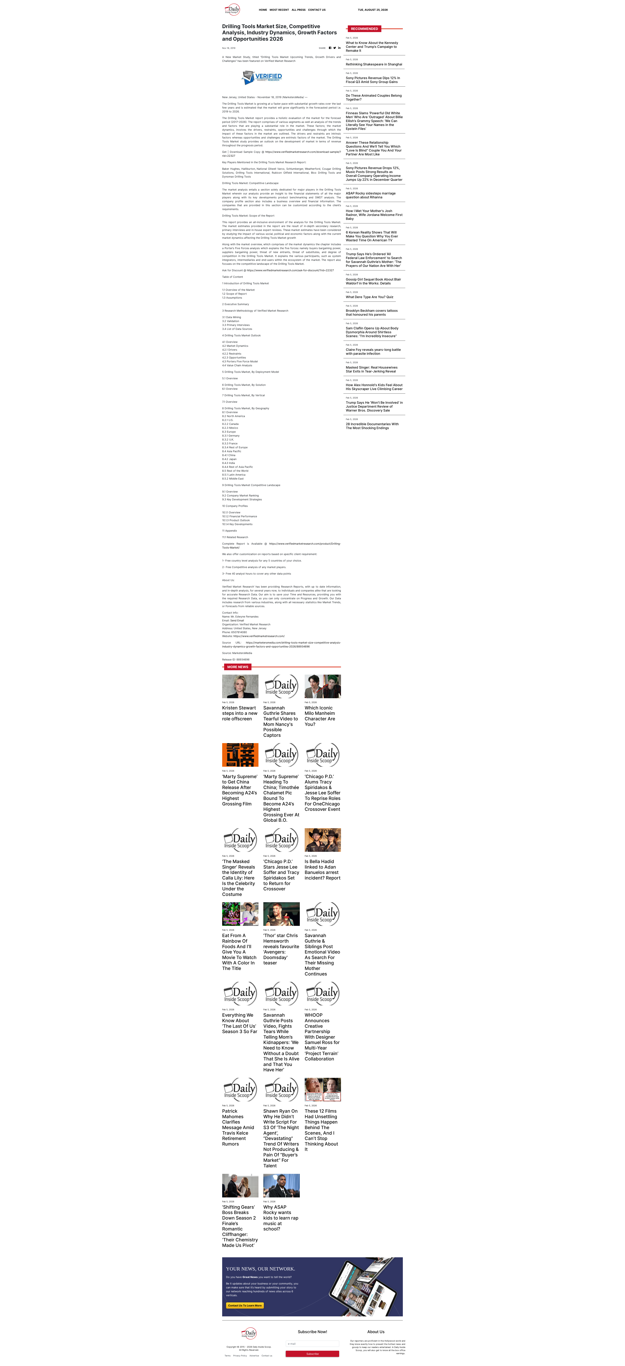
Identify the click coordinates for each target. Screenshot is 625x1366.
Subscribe (312, 1353)
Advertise (254, 1355)
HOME (263, 9)
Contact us (267, 1355)
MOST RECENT (279, 9)
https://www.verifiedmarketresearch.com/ (259, 636)
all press (299, 9)
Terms (228, 1355)
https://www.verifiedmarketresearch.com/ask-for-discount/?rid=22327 (290, 270)
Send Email (237, 620)
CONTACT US (317, 9)
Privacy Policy (240, 1355)
